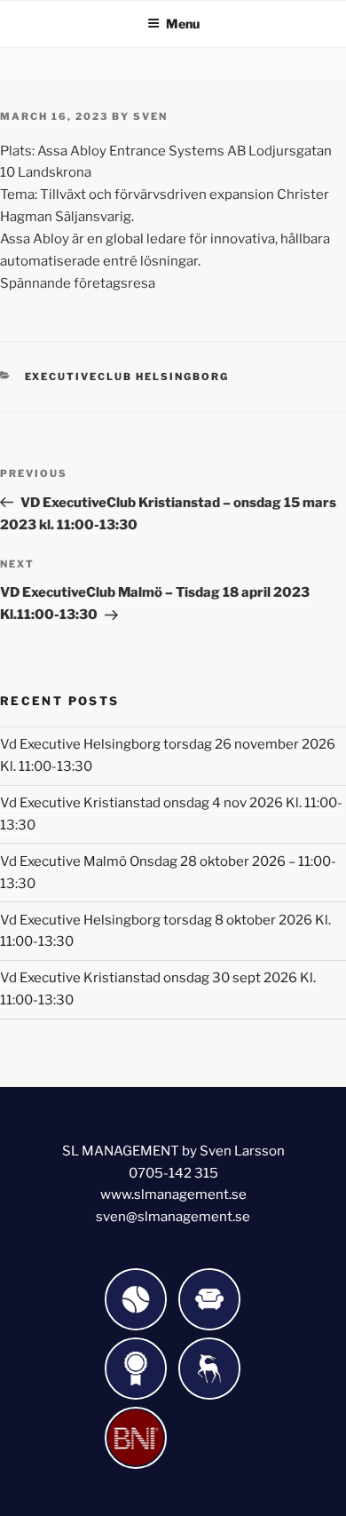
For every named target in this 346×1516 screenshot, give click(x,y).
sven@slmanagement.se (173, 1217)
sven (150, 116)
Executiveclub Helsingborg (127, 376)
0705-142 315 (173, 1173)
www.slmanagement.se (173, 1194)
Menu (183, 23)
